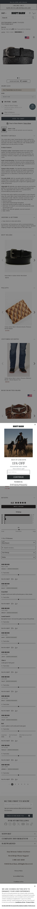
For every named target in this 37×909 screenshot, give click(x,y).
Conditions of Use (20, 902)
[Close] (35, 886)
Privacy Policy (30, 902)
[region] (18, 896)
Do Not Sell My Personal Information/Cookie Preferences (18, 905)
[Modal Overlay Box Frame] (18, 454)
